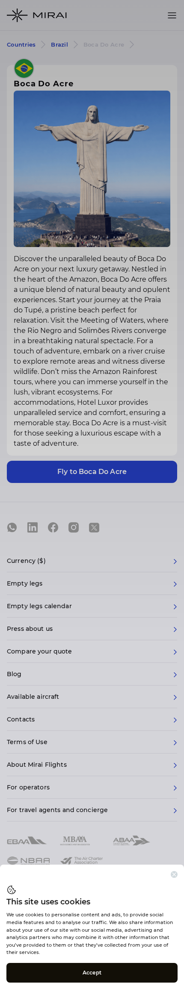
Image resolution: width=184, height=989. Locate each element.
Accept (92, 972)
